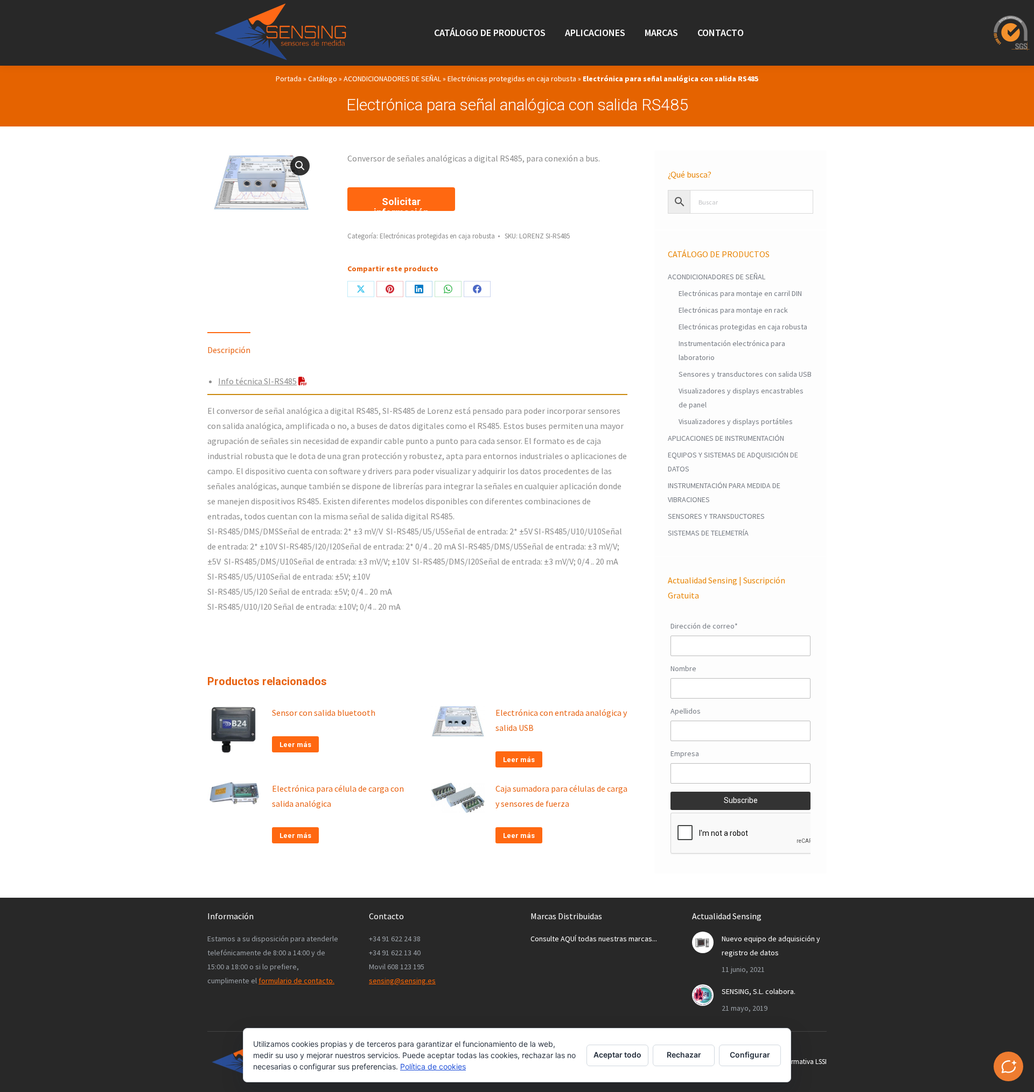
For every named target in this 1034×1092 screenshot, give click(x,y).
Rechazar (684, 1054)
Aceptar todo (617, 1054)
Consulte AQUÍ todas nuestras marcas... (593, 938)
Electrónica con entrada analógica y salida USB (561, 720)
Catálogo (322, 78)
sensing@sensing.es (402, 980)
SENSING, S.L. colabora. (758, 991)
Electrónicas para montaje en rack (733, 310)
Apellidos (685, 711)
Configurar (750, 1054)
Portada (289, 78)
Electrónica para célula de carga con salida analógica (338, 796)
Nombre (683, 668)
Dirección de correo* (704, 626)
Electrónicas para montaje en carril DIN (740, 293)
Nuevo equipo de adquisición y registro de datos (771, 945)
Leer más (295, 745)
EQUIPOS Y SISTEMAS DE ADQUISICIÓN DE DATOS (733, 462)
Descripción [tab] (228, 349)
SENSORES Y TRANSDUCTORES (716, 516)
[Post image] (703, 942)
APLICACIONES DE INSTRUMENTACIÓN (726, 438)
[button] (300, 165)
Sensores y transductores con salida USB (745, 374)
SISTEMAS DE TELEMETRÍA (708, 533)
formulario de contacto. (296, 980)
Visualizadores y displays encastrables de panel (741, 398)
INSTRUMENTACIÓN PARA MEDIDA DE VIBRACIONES (724, 492)
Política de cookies (433, 1066)
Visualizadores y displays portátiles (736, 421)
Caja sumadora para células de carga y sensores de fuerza (561, 796)
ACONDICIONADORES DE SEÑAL (392, 78)
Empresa (684, 753)
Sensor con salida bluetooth (323, 712)
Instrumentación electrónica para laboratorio (732, 350)
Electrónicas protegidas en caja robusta (512, 78)
